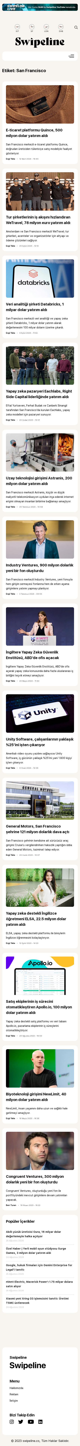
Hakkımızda (16, 1388)
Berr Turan (11, 1205)
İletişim (14, 1400)
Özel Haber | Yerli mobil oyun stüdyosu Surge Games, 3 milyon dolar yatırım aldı (36, 1251)
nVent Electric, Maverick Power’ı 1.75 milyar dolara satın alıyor (39, 1284)
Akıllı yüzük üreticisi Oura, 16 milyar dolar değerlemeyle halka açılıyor (33, 1234)
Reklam (14, 1394)
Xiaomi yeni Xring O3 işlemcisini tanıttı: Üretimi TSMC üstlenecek (37, 1301)
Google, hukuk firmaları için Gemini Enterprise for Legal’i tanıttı (39, 1267)
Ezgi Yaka (10, 159)
